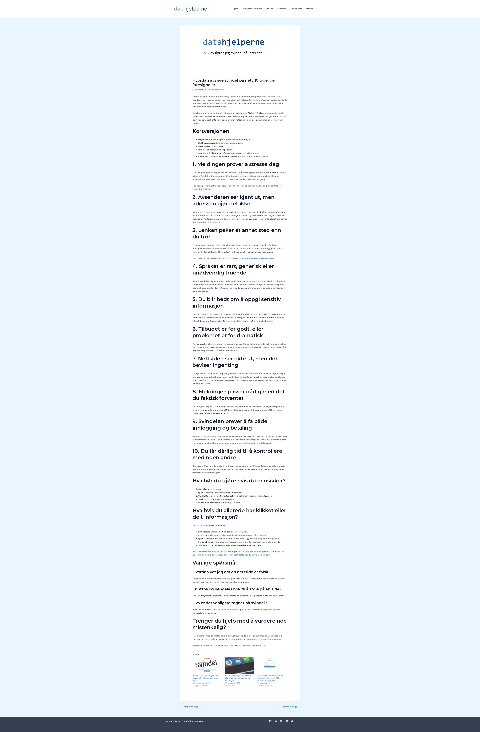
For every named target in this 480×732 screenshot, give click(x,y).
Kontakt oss (282, 9)
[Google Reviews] (292, 721)
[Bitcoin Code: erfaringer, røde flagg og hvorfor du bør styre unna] (207, 665)
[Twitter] (276, 721)
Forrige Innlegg (189, 706)
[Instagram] (281, 721)
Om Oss (269, 9)
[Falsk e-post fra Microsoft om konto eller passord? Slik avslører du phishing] (271, 665)
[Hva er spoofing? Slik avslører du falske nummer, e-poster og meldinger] (239, 665)
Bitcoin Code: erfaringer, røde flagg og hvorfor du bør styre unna (205, 678)
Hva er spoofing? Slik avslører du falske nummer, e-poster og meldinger (239, 678)
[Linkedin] (287, 721)
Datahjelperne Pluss (252, 9)
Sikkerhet (198, 89)
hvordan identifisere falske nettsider (256, 258)
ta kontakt (277, 639)
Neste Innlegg (291, 706)
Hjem (235, 9)
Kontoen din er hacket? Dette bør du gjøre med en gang (243, 555)
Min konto (297, 9)
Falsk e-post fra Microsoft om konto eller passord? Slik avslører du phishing (270, 678)
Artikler (309, 9)
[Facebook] (270, 721)
